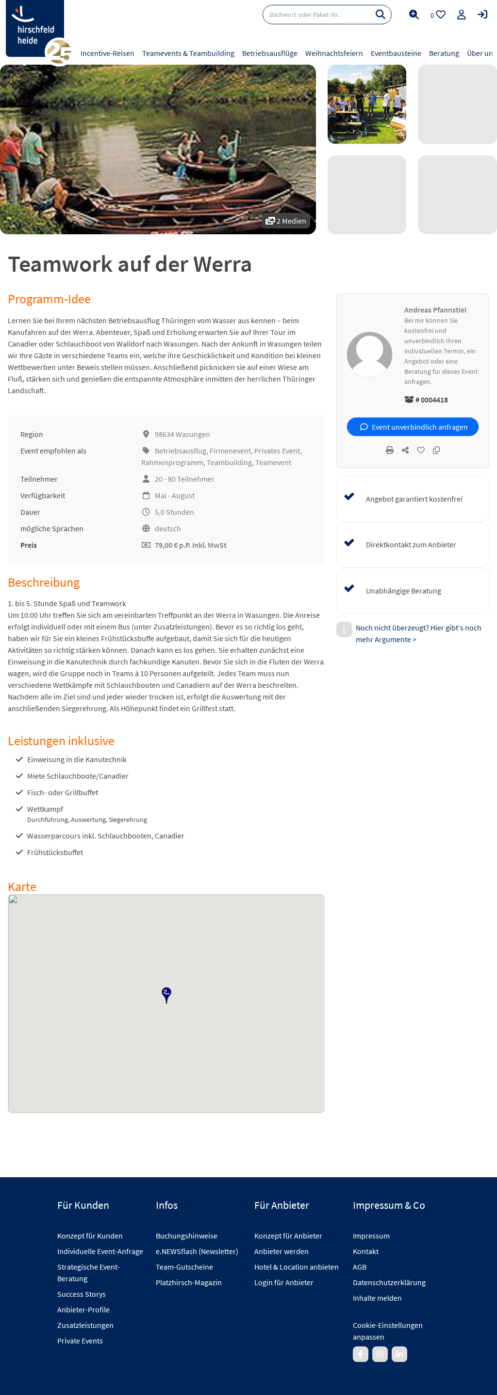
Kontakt (366, 1251)
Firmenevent (230, 450)
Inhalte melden (377, 1298)
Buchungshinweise (186, 1235)
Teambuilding (229, 462)
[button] (166, 995)
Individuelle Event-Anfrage (100, 1251)
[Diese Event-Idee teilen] (405, 450)
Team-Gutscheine (184, 1267)
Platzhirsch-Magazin (189, 1282)
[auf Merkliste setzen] (421, 450)
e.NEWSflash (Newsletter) (197, 1251)
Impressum (371, 1235)
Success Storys (81, 1294)
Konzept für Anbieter (288, 1235)
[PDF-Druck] (390, 450)
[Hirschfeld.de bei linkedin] (399, 1354)
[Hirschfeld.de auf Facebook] (360, 1354)
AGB (359, 1267)
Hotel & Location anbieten (296, 1267)
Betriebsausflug (180, 450)
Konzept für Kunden (90, 1235)
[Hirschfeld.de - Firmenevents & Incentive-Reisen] (35, 28)
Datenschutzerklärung (389, 1282)
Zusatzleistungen (85, 1325)
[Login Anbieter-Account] (482, 14)
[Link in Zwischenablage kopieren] (436, 450)
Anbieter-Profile (83, 1309)
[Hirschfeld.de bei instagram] (380, 1354)
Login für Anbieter (284, 1282)
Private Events (80, 1340)
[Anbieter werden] (461, 14)
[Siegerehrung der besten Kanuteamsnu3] (367, 104)
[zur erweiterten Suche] (414, 14)
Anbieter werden (281, 1251)
